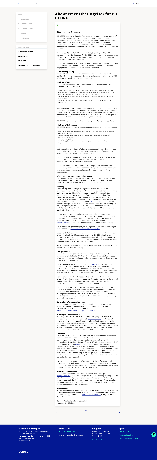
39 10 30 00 (97, 439)
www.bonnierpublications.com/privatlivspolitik (76, 310)
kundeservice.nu (98, 201)
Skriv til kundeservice (68, 431)
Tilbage (87, 410)
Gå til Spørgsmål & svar (128, 438)
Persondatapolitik (126, 435)
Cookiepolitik (124, 431)
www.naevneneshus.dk (91, 395)
